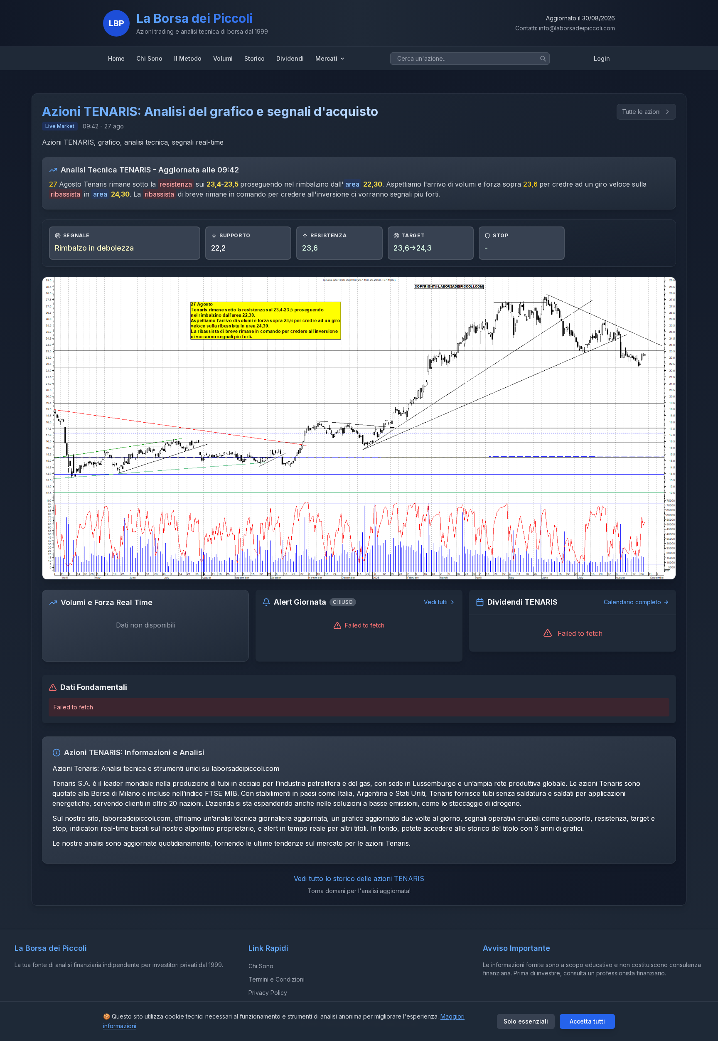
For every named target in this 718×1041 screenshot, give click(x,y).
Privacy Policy (267, 992)
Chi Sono (260, 966)
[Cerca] (543, 58)
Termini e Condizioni (276, 979)
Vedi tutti (436, 601)
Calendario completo (632, 601)
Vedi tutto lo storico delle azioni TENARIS (359, 878)
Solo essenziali (526, 1021)
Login (602, 58)
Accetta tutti (587, 1021)
